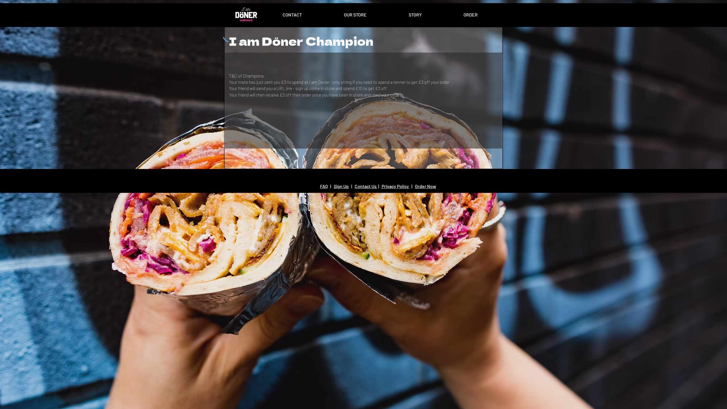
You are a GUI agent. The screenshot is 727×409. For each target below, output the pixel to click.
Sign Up (341, 186)
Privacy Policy (395, 186)
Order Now (425, 186)
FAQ (324, 186)
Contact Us (366, 186)
